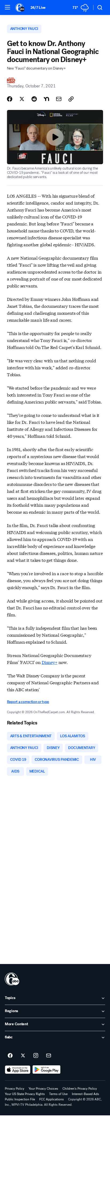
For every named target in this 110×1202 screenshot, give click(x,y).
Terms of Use (58, 1094)
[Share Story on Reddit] (34, 98)
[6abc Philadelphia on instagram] (35, 1055)
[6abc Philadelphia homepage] (20, 7)
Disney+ (49, 662)
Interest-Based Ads (85, 1094)
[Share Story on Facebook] (9, 98)
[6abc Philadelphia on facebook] (10, 1055)
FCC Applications (51, 1099)
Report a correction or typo (28, 701)
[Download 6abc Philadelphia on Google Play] (47, 1069)
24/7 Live (38, 7)
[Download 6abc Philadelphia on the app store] (17, 1069)
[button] (7, 7)
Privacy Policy (14, 1088)
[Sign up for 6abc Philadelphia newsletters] (48, 1055)
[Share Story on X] (21, 98)
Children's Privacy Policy (79, 1088)
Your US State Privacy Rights (25, 1094)
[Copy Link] (71, 98)
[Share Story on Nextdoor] (46, 98)
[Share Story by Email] (58, 98)
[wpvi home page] (12, 979)
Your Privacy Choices (43, 1088)
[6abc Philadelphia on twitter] (23, 1055)
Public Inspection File (20, 1099)
